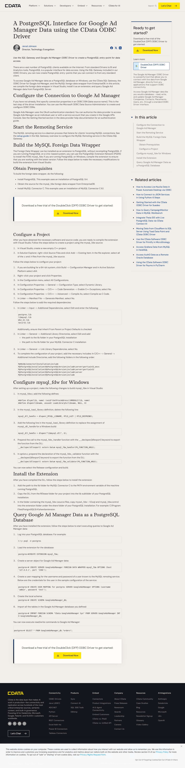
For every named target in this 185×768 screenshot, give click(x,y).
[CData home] (15, 5)
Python (52, 712)
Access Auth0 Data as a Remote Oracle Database (152, 256)
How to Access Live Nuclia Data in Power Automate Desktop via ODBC (153, 188)
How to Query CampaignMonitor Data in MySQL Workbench (152, 211)
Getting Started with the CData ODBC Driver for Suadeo (151, 204)
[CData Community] (24, 724)
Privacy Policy (162, 752)
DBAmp (74, 712)
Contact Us (119, 729)
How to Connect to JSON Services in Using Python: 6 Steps (153, 196)
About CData (120, 699)
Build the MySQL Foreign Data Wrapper (151, 139)
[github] (19, 724)
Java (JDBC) (54, 703)
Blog (138, 707)
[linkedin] (10, 724)
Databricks (163, 703)
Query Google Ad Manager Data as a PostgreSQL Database (154, 164)
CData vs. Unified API (101, 723)
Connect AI (75, 703)
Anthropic (162, 699)
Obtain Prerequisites (149, 144)
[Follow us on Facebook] (111, 48)
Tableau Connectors (58, 733)
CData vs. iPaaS (99, 719)
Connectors (97, 699)
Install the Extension (146, 157)
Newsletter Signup (144, 716)
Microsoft (162, 712)
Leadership (119, 716)
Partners (118, 720)
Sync (73, 699)
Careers (117, 724)
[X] (15, 724)
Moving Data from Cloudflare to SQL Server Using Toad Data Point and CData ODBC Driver (154, 231)
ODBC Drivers (55, 699)
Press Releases (120, 703)
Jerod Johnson (29, 46)
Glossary (140, 720)
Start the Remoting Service (150, 132)
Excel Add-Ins (55, 724)
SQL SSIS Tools (77, 707)
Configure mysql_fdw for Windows (154, 153)
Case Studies (142, 703)
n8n (159, 716)
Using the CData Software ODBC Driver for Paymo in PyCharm (152, 264)
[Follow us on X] (116, 48)
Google (161, 707)
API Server (53, 716)
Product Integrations (101, 703)
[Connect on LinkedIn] (120, 48)
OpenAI (161, 720)
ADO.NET (53, 707)
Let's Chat (166, 5)
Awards (117, 712)
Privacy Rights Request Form (93, 754)
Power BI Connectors (58, 729)
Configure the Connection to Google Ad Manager (150, 126)
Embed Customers (100, 714)
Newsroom (119, 707)
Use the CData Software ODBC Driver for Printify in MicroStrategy (153, 240)
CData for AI (114, 5)
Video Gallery (142, 724)
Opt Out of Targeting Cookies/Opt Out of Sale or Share (156, 760)
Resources (140, 712)
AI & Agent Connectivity (98, 708)
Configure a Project (148, 149)
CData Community (144, 699)
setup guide (23, 135)
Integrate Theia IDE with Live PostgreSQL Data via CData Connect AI (150, 220)
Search (151, 6)
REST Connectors (56, 720)
